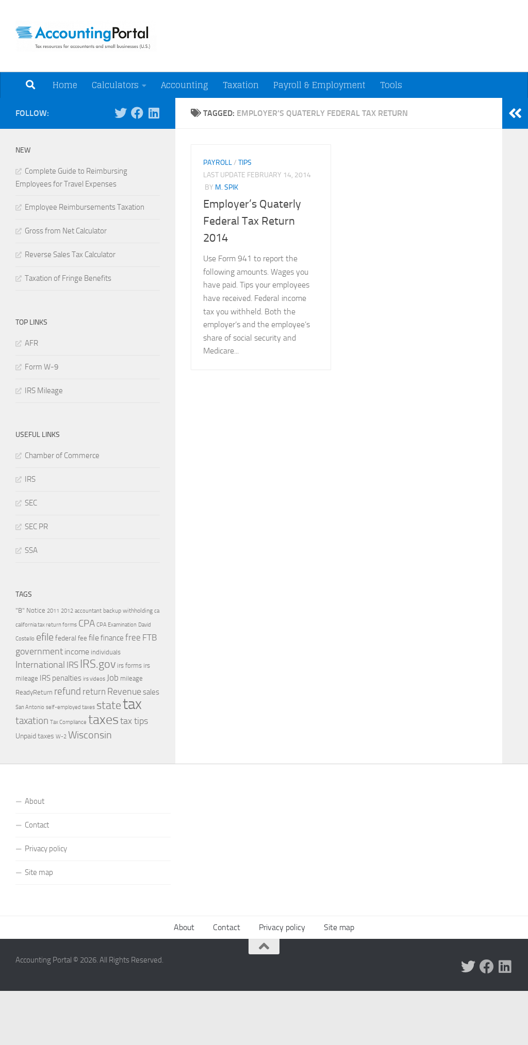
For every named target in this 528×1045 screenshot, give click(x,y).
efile (45, 637)
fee (82, 638)
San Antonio (29, 707)
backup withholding (128, 610)
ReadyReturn (34, 692)
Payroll (217, 162)
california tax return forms (46, 624)
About (34, 801)
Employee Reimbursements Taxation (84, 207)
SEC (31, 503)
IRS (30, 479)
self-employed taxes (70, 707)
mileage (131, 678)
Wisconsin (90, 735)
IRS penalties (60, 678)
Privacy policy (46, 848)
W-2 (61, 736)
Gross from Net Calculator (66, 230)
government (39, 651)
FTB (149, 638)
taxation (31, 721)
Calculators (115, 85)
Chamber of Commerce (62, 455)
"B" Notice (30, 610)
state (108, 705)
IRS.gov (98, 664)
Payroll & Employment (319, 85)
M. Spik (226, 187)
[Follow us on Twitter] (120, 113)
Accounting (184, 85)
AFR (31, 343)
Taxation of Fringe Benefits (68, 278)
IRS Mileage (44, 390)
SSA (31, 550)
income (76, 651)
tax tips (134, 721)
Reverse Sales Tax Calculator (70, 254)
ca (156, 610)
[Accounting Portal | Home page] (86, 36)
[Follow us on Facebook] (137, 113)
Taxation (241, 85)
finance (112, 638)
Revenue (124, 691)
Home (65, 85)
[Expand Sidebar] (515, 113)
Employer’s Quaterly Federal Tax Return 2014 (252, 221)
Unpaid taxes (34, 736)
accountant (88, 610)
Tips (245, 162)
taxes (103, 720)
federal (65, 638)
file (94, 638)
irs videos (94, 679)
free (133, 637)
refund (67, 691)
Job (113, 678)
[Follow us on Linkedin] (153, 113)
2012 (67, 611)
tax (132, 704)
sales (151, 692)
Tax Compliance (68, 722)
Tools (391, 85)
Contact (37, 825)
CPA (86, 623)
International (40, 664)
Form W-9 (41, 367)
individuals (106, 652)
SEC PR (36, 526)
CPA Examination (116, 624)
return (94, 692)
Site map (39, 872)
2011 (53, 610)
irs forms (129, 665)
